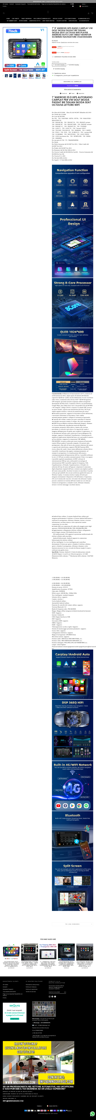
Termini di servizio (31, 991)
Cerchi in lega (73, 21)
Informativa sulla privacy (32, 984)
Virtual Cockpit (58, 18)
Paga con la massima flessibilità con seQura (53, 4)
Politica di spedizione (31, 989)
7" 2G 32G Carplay (59, 65)
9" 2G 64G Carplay (59, 69)
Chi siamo (5, 4)
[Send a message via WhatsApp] (92, 1114)
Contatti (11, 4)
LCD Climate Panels (70, 18)
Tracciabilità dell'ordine (33, 4)
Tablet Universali (26, 18)
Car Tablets (15, 18)
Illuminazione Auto (84, 18)
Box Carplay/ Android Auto (42, 18)
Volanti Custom (61, 21)
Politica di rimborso (31, 987)
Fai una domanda (72, 924)
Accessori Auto (84, 21)
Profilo (4, 6)
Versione (55, 62)
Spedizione (64, 42)
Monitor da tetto (34, 21)
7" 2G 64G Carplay (73, 65)
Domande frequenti (20, 4)
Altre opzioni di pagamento (72, 89)
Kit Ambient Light (12, 21)
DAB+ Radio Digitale (48, 21)
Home (8, 18)
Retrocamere (23, 21)
